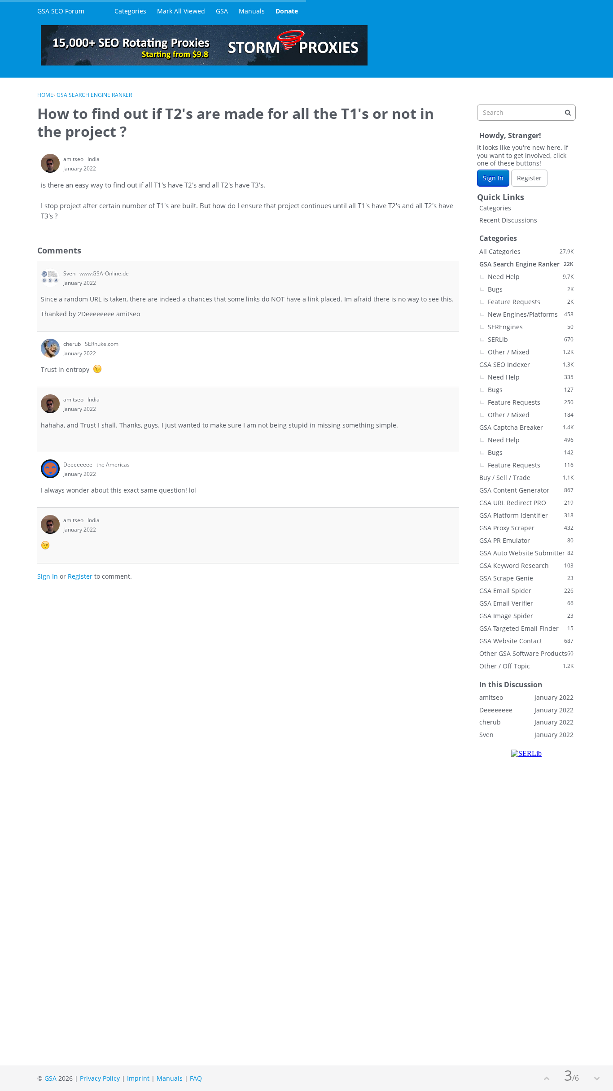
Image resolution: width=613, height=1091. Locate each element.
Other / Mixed (531, 352)
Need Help (531, 276)
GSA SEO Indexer (526, 364)
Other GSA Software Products (526, 653)
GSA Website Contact (526, 641)
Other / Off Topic (526, 666)
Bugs (531, 289)
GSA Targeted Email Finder (526, 628)
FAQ (196, 1078)
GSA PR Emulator (526, 540)
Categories (130, 11)
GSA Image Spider (526, 615)
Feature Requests (531, 301)
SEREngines (531, 327)
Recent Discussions (508, 220)
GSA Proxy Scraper (526, 528)
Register (80, 576)
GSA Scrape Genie (526, 578)
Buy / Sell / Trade (526, 477)
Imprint (138, 1078)
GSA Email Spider (526, 590)
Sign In (47, 576)
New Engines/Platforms (531, 314)
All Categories (526, 251)
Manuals (252, 11)
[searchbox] (526, 113)
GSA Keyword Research (526, 565)
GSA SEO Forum (60, 11)
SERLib (531, 339)
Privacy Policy (100, 1078)
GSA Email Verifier (526, 603)
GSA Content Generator (526, 490)
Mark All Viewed (181, 11)
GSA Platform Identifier (526, 515)
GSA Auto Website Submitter (526, 553)
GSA (222, 11)
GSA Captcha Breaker (526, 427)
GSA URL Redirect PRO (526, 502)
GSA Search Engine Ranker (526, 264)
